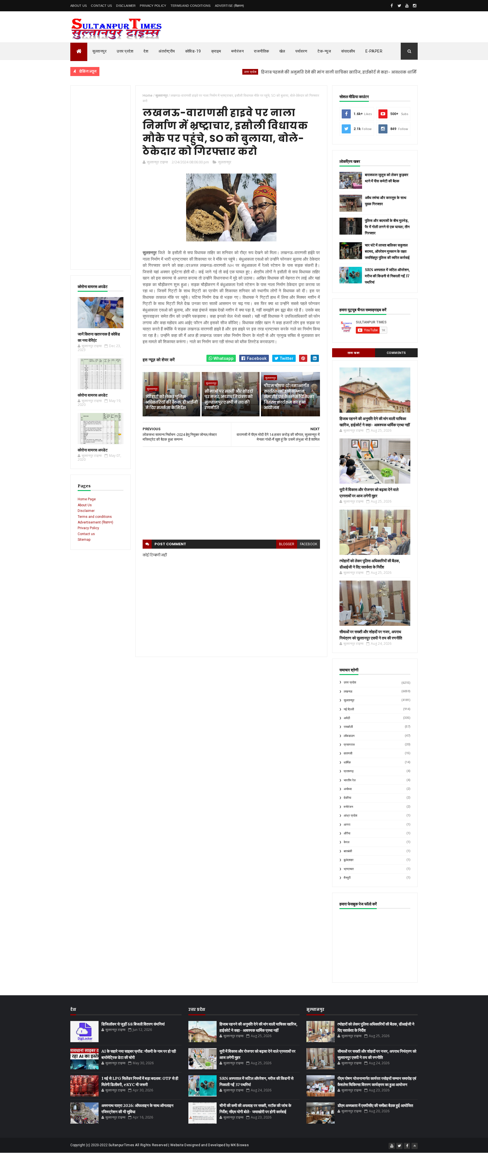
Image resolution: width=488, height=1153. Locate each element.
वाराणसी (348, 753)
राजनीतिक (261, 51)
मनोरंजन (237, 51)
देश (145, 51)
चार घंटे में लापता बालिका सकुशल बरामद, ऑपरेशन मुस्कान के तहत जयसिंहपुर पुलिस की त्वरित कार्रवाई (387, 251)
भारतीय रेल (350, 780)
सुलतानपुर (224, 162)
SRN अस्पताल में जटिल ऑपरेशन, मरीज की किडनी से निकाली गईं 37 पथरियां (387, 276)
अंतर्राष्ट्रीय (166, 51)
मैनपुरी (347, 878)
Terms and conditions (191, 5)
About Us (78, 5)
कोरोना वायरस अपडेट (93, 395)
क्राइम (216, 51)
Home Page (87, 499)
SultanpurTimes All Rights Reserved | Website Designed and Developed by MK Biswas (178, 1145)
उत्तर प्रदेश (125, 51)
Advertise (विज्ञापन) (229, 5)
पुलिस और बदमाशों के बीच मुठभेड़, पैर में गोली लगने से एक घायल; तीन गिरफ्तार (387, 226)
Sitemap (84, 540)
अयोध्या (348, 789)
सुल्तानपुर (99, 51)
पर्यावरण (301, 51)
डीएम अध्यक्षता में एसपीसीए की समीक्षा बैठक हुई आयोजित (375, 1105)
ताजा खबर (354, 353)
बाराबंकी (348, 851)
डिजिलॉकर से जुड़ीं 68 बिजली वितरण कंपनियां (133, 1024)
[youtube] (407, 5)
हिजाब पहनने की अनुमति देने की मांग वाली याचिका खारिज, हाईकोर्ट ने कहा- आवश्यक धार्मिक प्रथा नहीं (319, 72)
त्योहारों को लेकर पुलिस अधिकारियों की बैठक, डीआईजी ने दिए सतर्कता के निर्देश (171, 402)
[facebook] (392, 5)
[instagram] (414, 5)
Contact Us (101, 5)
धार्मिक (347, 762)
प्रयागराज (349, 745)
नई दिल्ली (349, 709)
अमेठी (347, 718)
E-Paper (374, 51)
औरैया (347, 833)
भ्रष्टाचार (349, 869)
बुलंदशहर (349, 860)
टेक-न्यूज (324, 51)
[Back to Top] (414, 1146)
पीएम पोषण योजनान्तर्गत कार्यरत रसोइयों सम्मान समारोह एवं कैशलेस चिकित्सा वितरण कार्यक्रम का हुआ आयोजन (289, 396)
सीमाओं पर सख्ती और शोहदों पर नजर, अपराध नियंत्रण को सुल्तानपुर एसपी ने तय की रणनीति (228, 399)
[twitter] (399, 5)
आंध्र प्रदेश (350, 815)
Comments (396, 353)
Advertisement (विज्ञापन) (95, 522)
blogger (286, 544)
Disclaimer (126, 5)
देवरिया (347, 798)
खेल (282, 51)
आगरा (347, 825)
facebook (308, 544)
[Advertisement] (100, 177)
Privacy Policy (153, 5)
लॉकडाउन (349, 736)
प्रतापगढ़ (349, 771)
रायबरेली (348, 727)
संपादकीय (348, 51)
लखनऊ (348, 691)
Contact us (86, 534)
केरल (346, 842)
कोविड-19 (193, 51)
